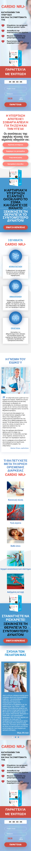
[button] (12, 737)
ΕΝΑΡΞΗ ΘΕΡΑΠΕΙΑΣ (15, 227)
